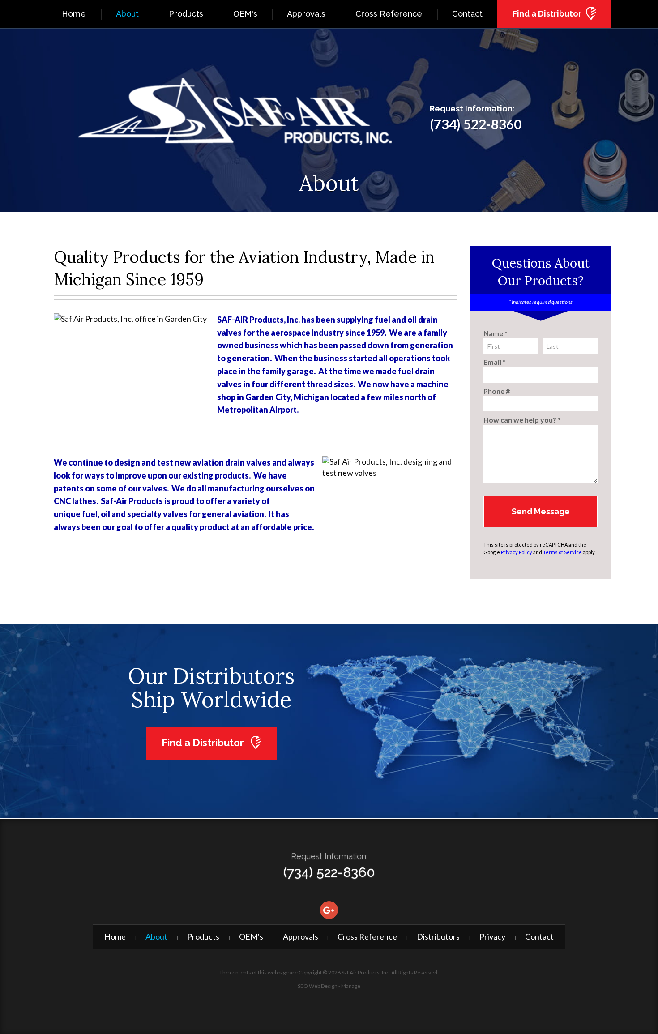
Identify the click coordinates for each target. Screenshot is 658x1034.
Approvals (306, 13)
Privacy (492, 936)
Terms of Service (562, 552)
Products (186, 13)
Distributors (438, 936)
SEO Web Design (318, 986)
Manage (350, 986)
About (127, 13)
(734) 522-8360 (475, 124)
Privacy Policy (516, 552)
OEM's (245, 13)
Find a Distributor (547, 13)
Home (74, 13)
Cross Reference (388, 13)
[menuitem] (74, 14)
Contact (467, 13)
